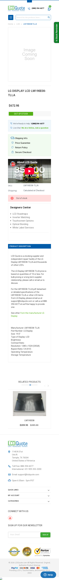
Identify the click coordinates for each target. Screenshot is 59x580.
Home (10, 24)
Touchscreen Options (23, 220)
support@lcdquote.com (28, 474)
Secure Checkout (23, 152)
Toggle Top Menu (29, 1)
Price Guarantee (22, 143)
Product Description (20, 246)
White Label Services (23, 227)
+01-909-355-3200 (32, 469)
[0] (49, 9)
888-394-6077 (26, 466)
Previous (44, 385)
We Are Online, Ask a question (34, 128)
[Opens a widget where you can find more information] (48, 575)
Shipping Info (21, 138)
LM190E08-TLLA (30, 24)
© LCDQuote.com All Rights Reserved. (29, 564)
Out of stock (21, 114)
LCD (18, 24)
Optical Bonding (20, 224)
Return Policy (21, 147)
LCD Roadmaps (20, 214)
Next (48, 385)
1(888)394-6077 (37, 123)
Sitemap (37, 565)
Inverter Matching (21, 217)
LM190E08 (29, 420)
